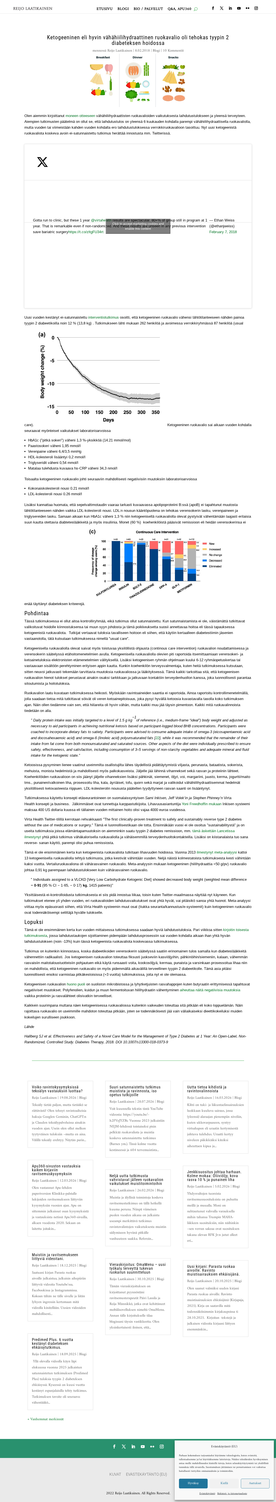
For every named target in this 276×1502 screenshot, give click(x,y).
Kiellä (224, 1483)
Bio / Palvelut (148, 10)
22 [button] (157, 738)
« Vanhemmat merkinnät (46, 1419)
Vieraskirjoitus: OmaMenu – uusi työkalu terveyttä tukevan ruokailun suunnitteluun (138, 1268)
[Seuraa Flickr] (247, 8)
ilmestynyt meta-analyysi (217, 852)
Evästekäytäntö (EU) (146, 1475)
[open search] (196, 9)
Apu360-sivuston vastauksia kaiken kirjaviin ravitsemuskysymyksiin (56, 1170)
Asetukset (255, 1483)
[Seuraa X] (221, 8)
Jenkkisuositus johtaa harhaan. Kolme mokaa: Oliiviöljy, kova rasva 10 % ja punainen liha (214, 1176)
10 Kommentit (173, 50)
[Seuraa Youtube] (238, 8)
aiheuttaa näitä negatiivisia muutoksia (210, 990)
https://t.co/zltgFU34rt (86, 232)
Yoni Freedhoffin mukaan (201, 804)
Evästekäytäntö (207, 1493)
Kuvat (115, 1475)
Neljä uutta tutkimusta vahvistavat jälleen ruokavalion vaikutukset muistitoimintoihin (136, 1179)
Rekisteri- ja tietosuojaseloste (232, 1493)
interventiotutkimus (103, 317)
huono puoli (76, 984)
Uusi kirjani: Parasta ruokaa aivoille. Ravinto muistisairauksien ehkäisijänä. (213, 1270)
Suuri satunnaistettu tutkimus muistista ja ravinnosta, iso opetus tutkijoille (135, 1091)
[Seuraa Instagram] (256, 8)
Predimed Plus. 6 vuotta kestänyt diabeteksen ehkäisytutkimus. (52, 1343)
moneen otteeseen (80, 116)
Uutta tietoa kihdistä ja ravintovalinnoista (207, 1089)
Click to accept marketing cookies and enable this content (138, 226)
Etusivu (105, 10)
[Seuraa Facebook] (213, 8)
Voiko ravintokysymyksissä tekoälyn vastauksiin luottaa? (57, 1089)
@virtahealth (101, 220)
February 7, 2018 (223, 232)
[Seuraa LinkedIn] (230, 8)
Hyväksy (193, 1483)
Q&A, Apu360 (179, 10)
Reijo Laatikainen (119, 50)
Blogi (123, 10)
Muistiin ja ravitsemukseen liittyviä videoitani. (55, 1256)
